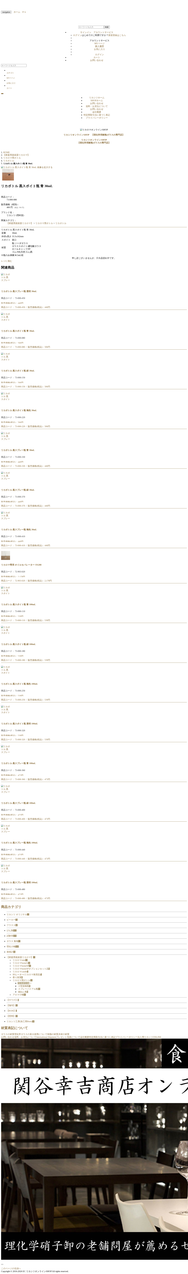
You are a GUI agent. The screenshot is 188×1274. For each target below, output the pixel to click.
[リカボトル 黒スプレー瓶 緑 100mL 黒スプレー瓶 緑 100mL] (5, 797)
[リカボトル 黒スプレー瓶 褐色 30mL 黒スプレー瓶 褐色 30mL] (5, 524)
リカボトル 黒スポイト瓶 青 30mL (18, 331)
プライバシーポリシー (97, 118)
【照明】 (12, 1016)
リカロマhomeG (21, 963)
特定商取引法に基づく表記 (97, 115)
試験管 (12, 936)
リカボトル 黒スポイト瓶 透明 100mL (19, 723)
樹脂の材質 (52, 1034)
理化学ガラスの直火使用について (30, 1034)
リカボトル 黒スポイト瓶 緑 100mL (18, 644)
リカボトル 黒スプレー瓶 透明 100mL (19, 882)
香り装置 (18, 977)
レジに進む (6, 261)
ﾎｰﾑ (23, 12)
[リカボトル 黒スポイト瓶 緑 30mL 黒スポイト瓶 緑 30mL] (5, 365)
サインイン (96, 32)
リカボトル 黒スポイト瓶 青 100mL (18, 604)
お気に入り (99, 49)
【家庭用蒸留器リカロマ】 (20, 223)
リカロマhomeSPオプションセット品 (31, 969)
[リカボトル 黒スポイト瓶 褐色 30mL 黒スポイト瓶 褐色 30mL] (5, 405)
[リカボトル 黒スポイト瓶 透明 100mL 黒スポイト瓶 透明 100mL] (5, 718)
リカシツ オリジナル (18, 914)
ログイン (77, 35)
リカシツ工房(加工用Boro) (20, 1021)
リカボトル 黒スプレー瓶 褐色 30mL (19, 529)
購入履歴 (99, 46)
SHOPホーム (97, 100)
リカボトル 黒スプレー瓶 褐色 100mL (19, 843)
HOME (6, 152)
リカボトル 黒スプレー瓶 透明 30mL (19, 291)
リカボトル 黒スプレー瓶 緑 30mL (18, 490)
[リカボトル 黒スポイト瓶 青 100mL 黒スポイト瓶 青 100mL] (5, 599)
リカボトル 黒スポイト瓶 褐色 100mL (19, 684)
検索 (107, 27)
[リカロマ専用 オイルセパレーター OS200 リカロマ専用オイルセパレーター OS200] (5, 559)
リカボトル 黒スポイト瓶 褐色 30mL (19, 410)
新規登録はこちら (117, 35)
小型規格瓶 (24, 986)
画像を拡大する (45, 167)
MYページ (99, 43)
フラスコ (12, 925)
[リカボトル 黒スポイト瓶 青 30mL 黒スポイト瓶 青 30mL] (5, 325)
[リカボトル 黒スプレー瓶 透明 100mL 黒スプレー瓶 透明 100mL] (5, 877)
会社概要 (96, 112)
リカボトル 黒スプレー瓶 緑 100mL (18, 803)
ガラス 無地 (13, 941)
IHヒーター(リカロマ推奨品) (27, 974)
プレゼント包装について (68, 1037)
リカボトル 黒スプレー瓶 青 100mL (18, 763)
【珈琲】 (12, 1005)
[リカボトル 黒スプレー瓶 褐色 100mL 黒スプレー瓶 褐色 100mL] (5, 837)
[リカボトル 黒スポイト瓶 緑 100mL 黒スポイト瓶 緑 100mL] (5, 638)
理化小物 (13, 946)
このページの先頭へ (11, 1268)
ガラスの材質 (7, 1034)
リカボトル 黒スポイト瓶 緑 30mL (18, 371)
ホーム (15, 12)
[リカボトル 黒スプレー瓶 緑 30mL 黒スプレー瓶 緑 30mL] (5, 484)
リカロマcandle (20, 971)
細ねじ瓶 (23, 992)
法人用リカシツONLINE (149, 1037)
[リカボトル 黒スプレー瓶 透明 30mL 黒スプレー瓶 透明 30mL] (5, 286)
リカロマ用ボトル (44, 223)
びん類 (12, 930)
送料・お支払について (97, 106)
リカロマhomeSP (22, 966)
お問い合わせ (96, 60)
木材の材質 (63, 1034)
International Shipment (46, 1037)
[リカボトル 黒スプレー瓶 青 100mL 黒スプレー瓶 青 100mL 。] (5, 758)
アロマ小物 (19, 994)
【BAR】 (12, 1011)
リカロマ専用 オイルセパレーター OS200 (21, 565)
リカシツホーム (96, 97)
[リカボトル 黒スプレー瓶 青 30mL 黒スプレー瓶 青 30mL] (5, 444)
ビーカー (12, 920)
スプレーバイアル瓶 (29, 989)
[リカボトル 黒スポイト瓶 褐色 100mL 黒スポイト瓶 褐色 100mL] (5, 678)
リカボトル (60, 223)
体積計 (11, 952)
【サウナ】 (13, 1000)
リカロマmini (20, 960)
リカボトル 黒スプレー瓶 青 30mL (18, 450)
